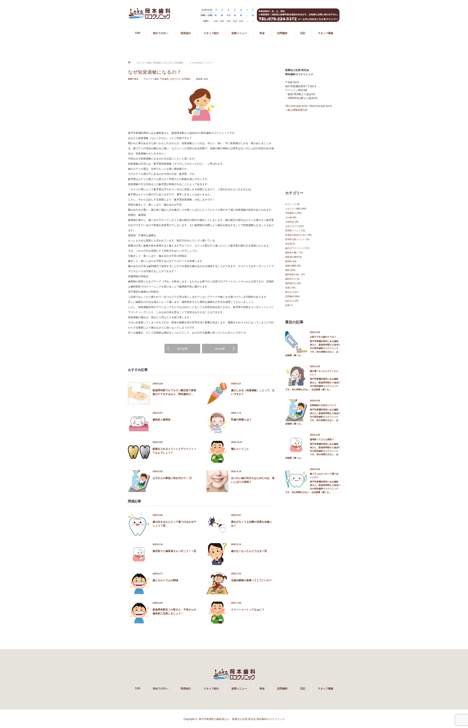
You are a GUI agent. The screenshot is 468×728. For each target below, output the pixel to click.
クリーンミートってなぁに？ (247, 609)
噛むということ (240, 448)
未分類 (288, 243)
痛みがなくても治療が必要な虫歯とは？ (251, 523)
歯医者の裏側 (291, 256)
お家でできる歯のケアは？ (323, 336)
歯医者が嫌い (291, 252)
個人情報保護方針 (297, 110)
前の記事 (182, 348)
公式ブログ (175, 78)
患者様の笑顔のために (296, 234)
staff (206, 78)
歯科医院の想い (293, 274)
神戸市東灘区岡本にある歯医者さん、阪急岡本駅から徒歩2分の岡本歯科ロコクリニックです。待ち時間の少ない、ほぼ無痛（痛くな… (312, 348)
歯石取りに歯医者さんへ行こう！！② (174, 551)
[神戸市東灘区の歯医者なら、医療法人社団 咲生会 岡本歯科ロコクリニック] (149, 17)
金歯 (287, 304)
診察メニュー (239, 33)
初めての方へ (160, 33)
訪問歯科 (282, 33)
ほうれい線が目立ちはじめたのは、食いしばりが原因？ (253, 480)
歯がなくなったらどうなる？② (249, 551)
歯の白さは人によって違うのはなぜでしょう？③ (174, 523)
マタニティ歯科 (151, 78)
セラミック (290, 204)
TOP (137, 33)
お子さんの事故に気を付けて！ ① (172, 478)
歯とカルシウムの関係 (165, 580)
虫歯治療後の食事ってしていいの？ (251, 580)
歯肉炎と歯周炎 (162, 419)
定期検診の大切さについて (323, 405)
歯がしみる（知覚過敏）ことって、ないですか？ (253, 392)
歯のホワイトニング (295, 247)
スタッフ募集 (325, 33)
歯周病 (288, 261)
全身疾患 (289, 221)
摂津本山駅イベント (295, 239)
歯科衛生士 (290, 283)
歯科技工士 (290, 278)
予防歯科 (164, 78)
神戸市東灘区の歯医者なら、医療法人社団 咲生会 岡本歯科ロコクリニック (242, 719)
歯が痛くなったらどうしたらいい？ (324, 372)
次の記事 (220, 348)
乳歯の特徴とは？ (241, 419)
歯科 (287, 269)
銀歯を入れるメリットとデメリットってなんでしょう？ (174, 450)
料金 (262, 33)
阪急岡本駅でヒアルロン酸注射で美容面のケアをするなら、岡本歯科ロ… (174, 392)
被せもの (289, 291)
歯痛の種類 (290, 265)
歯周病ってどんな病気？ (322, 439)
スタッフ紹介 (211, 33)
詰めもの (289, 300)
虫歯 (287, 287)
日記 (302, 33)
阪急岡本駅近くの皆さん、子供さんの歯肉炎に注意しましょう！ (174, 611)
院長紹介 (186, 33)
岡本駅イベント (293, 230)
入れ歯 (288, 217)
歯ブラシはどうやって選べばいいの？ (324, 475)
